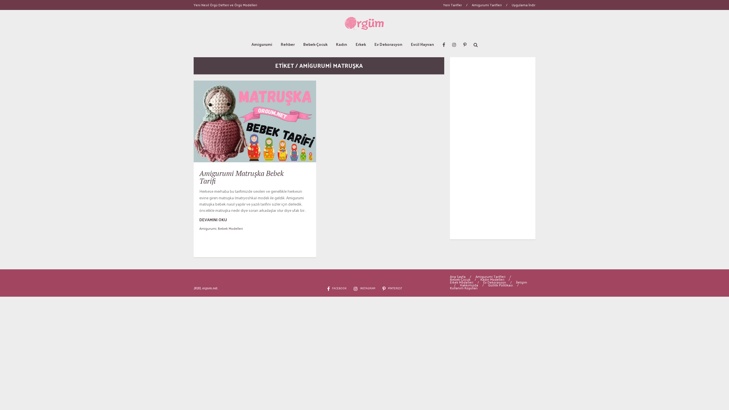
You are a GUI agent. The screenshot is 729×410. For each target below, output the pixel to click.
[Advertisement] (493, 148)
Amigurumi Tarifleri (487, 5)
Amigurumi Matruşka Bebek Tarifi (241, 177)
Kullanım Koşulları (464, 287)
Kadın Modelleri (492, 279)
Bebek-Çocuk (315, 44)
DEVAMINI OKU (213, 219)
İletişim (521, 282)
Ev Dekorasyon (388, 44)
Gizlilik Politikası (500, 285)
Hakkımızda (469, 285)
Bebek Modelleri (230, 228)
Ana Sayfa (458, 276)
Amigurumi (261, 44)
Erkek (361, 44)
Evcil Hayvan (422, 44)
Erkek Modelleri (461, 282)
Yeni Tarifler (452, 5)
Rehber (288, 44)
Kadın (341, 44)
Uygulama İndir (523, 5)
